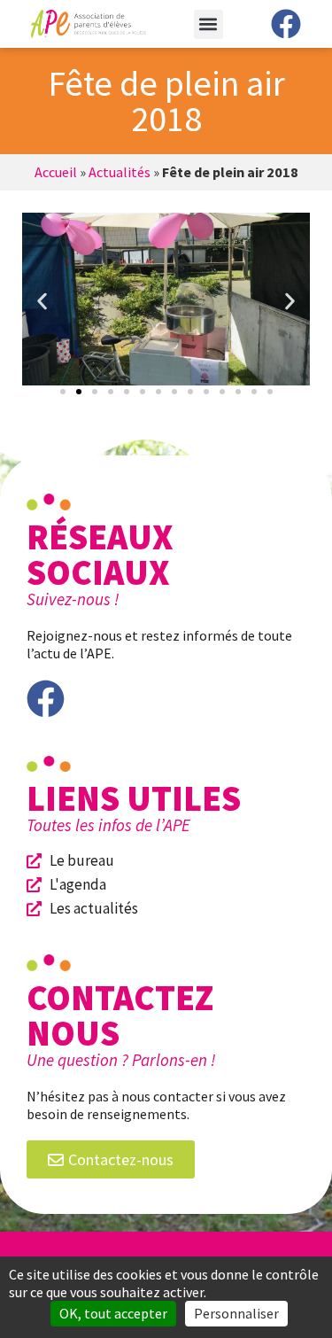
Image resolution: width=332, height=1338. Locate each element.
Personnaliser (236, 1313)
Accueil (56, 172)
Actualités (120, 172)
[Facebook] (286, 24)
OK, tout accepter (113, 1313)
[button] (208, 24)
